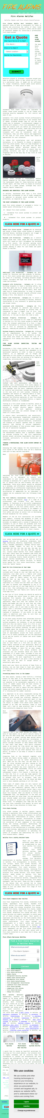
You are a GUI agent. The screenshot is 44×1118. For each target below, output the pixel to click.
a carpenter (33, 1014)
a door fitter (24, 1012)
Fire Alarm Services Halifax (14, 937)
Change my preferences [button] (26, 1110)
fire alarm (16, 1053)
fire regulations (35, 434)
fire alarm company (32, 385)
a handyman (23, 1021)
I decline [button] (26, 1106)
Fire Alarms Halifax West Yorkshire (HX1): (21, 23)
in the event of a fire (18, 245)
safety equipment (16, 525)
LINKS (23, 13)
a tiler (12, 1028)
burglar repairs (24, 1023)
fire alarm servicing (23, 879)
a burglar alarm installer (19, 1030)
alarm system (16, 276)
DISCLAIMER (39, 13)
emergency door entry (11, 1025)
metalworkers (14, 1026)
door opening (34, 1026)
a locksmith (34, 1025)
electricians (15, 1016)
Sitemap (4, 1101)
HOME (19, 13)
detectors (30, 335)
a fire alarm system (19, 348)
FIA (26, 499)
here (38, 926)
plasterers (25, 1018)
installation (20, 140)
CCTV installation (32, 1028)
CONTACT (33, 13)
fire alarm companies (33, 551)
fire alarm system (9, 32)
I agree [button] (26, 1102)
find (8, 902)
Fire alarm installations (12, 539)
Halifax (5, 541)
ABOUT (28, 13)
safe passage (7, 299)
